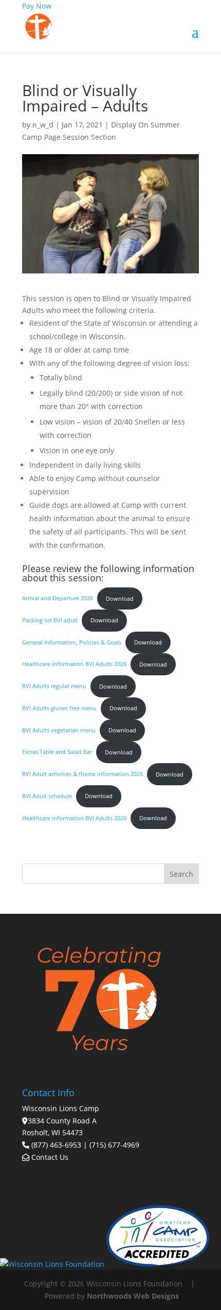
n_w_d (42, 125)
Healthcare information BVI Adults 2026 (74, 664)
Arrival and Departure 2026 (57, 598)
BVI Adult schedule (47, 796)
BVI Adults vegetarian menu (59, 730)
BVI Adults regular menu (54, 686)
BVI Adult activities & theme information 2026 (82, 774)
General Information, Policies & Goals (71, 642)
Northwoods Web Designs (133, 1296)
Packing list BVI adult (50, 620)
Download (120, 598)
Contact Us (48, 1157)
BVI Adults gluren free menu (59, 708)
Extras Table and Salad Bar (57, 752)
